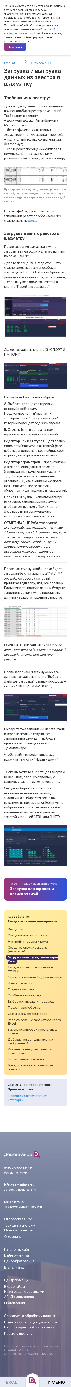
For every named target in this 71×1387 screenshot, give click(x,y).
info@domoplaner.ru (19, 1184)
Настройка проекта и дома (28, 941)
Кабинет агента (16, 1255)
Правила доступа (18, 1333)
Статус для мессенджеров (27, 1013)
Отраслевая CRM (18, 1219)
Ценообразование (19, 1261)
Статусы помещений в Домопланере (35, 977)
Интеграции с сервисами (24, 1291)
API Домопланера (19, 1296)
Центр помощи (39, 63)
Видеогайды (14, 1286)
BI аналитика (14, 1267)
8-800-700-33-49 (18, 1167)
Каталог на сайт (16, 1249)
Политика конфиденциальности (30, 1322)
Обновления (14, 1303)
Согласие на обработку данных (29, 1316)
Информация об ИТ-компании (29, 1327)
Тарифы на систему (19, 1225)
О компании (14, 1236)
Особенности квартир (24, 995)
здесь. (32, 221)
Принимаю (15, 46)
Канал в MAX (14, 1201)
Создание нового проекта (27, 935)
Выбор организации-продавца (31, 1001)
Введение (15, 929)
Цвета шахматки (20, 983)
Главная (9, 63)
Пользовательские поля (26, 1059)
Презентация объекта (24, 1007)
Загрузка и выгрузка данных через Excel (33, 959)
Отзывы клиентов (18, 1230)
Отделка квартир (21, 989)
